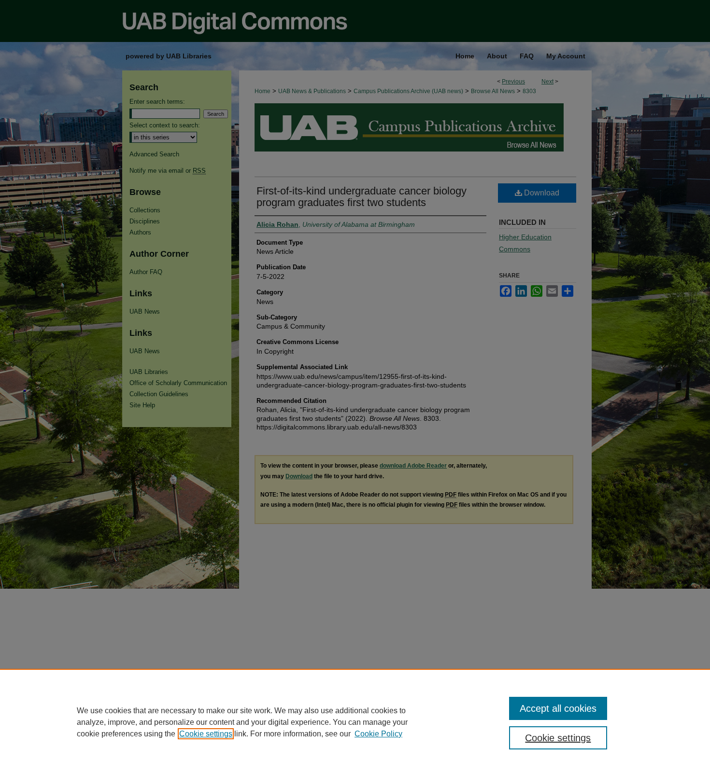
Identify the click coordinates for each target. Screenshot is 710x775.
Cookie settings (205, 734)
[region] (355, 722)
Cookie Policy (378, 734)
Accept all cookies (558, 708)
